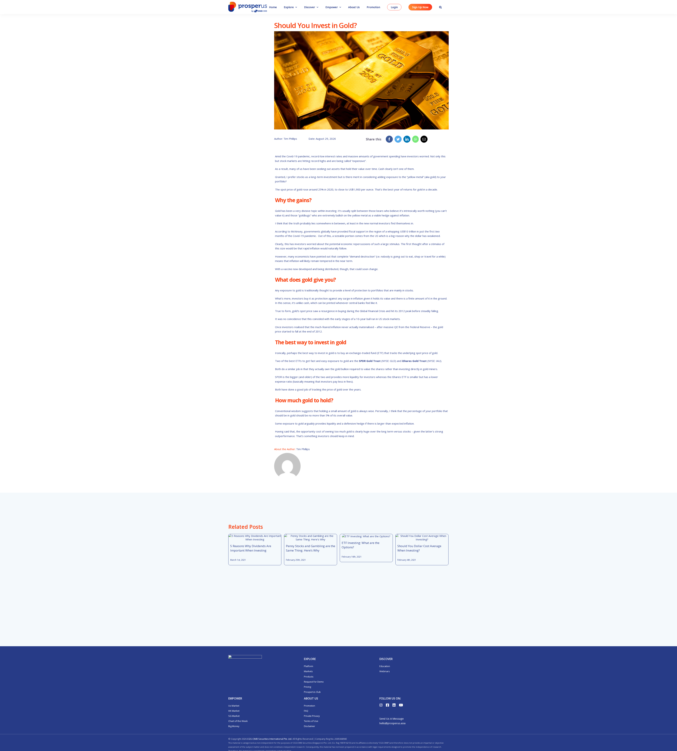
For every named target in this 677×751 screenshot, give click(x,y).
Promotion (309, 705)
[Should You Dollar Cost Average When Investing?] (422, 537)
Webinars (384, 671)
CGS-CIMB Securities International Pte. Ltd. (269, 738)
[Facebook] (389, 139)
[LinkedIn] (406, 139)
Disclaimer (309, 726)
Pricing (307, 686)
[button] (440, 7)
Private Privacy (312, 715)
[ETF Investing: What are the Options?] (366, 536)
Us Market (233, 705)
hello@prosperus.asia (392, 723)
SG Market (234, 715)
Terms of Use (311, 721)
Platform (308, 666)
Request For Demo (314, 681)
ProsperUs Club (312, 692)
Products (308, 676)
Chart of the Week (238, 721)
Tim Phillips (303, 449)
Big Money (233, 726)
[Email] (424, 139)
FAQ (306, 710)
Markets (308, 671)
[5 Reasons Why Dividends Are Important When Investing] (254, 537)
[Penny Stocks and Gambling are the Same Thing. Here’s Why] (310, 537)
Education (384, 666)
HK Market (233, 710)
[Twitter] (398, 139)
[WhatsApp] (415, 139)
